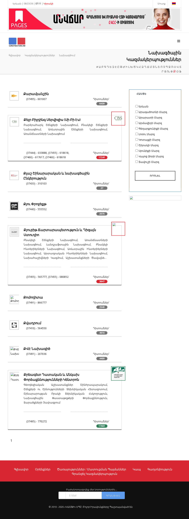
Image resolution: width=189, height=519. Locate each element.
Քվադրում (32, 323)
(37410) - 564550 (36, 328)
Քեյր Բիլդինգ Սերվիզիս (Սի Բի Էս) (52, 120)
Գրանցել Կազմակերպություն (94, 474)
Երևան (143, 106)
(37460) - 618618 (55, 157)
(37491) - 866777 (36, 302)
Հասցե (142, 93)
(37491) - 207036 (36, 354)
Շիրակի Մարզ (149, 145)
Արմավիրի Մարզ (150, 123)
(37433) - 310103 (36, 183)
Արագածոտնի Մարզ (153, 112)
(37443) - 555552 (36, 209)
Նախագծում (67, 55)
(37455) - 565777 (36, 277)
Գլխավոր (14, 55)
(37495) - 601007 (36, 99)
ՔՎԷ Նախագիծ (36, 349)
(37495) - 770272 (36, 421)
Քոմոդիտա (33, 297)
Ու (168, 71)
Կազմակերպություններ (40, 55)
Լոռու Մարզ (147, 134)
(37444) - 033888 (36, 153)
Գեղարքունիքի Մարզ (153, 128)
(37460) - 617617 (34, 157)
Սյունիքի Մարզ (149, 150)
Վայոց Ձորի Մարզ (151, 156)
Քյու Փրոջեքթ (34, 204)
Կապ (137, 469)
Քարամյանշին (36, 94)
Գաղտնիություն (159, 469)
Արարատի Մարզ (150, 117)
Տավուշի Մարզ (149, 162)
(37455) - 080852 (58, 277)
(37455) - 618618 (58, 153)
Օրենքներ (42, 469)
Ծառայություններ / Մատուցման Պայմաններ (91, 469)
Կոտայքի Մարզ (149, 139)
